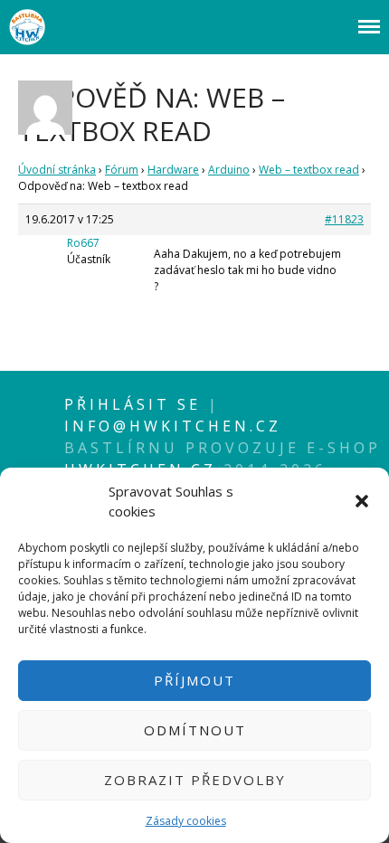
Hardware (173, 169)
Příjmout (194, 680)
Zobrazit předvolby (195, 780)
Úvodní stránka (57, 169)
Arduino (229, 169)
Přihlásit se (136, 404)
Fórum (121, 169)
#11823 (344, 219)
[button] (362, 501)
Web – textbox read (309, 169)
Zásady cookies (186, 821)
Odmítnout (195, 730)
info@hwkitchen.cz (172, 426)
